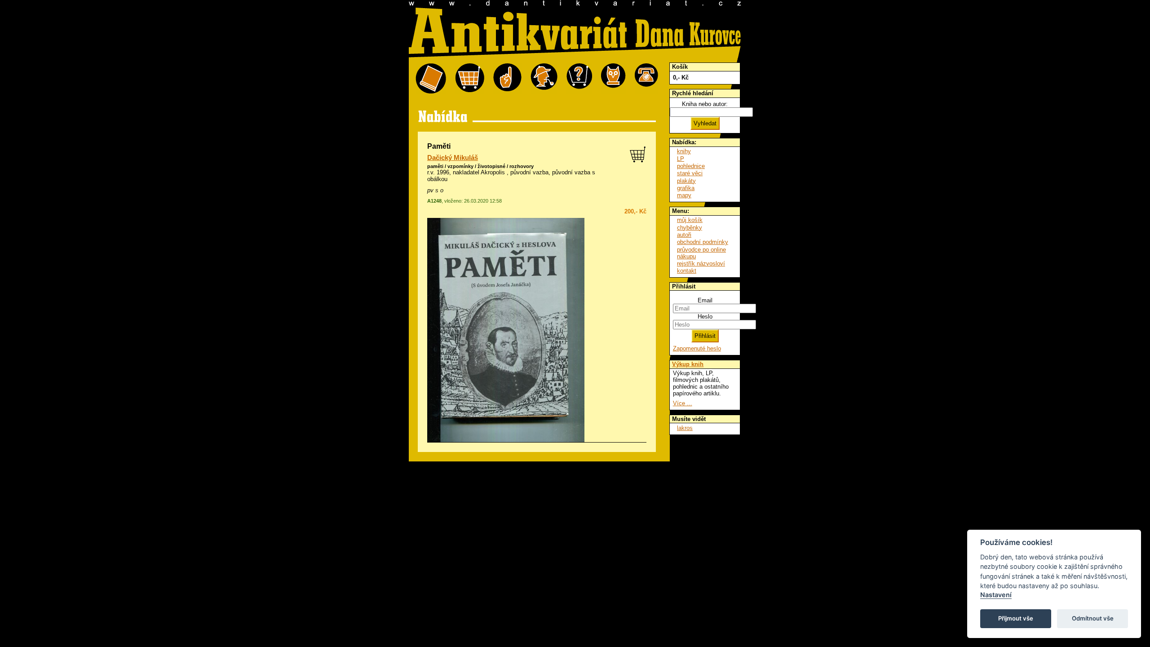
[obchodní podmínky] (507, 78)
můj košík (690, 220)
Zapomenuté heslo (697, 348)
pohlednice (691, 166)
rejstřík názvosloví (701, 263)
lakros (685, 428)
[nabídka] (431, 78)
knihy (684, 151)
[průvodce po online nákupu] (579, 78)
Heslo (705, 316)
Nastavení (996, 594)
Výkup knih (687, 364)
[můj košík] (469, 78)
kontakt (686, 270)
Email (705, 300)
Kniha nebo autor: (705, 104)
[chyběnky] (544, 78)
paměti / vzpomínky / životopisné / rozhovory (480, 166)
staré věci (690, 173)
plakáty (686, 180)
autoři (684, 234)
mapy (684, 195)
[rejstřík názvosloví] (613, 78)
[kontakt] (646, 78)
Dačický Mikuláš (452, 157)
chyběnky (689, 227)
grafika (685, 188)
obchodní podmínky (702, 242)
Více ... (682, 403)
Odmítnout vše (1093, 618)
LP (680, 158)
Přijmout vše (1015, 618)
